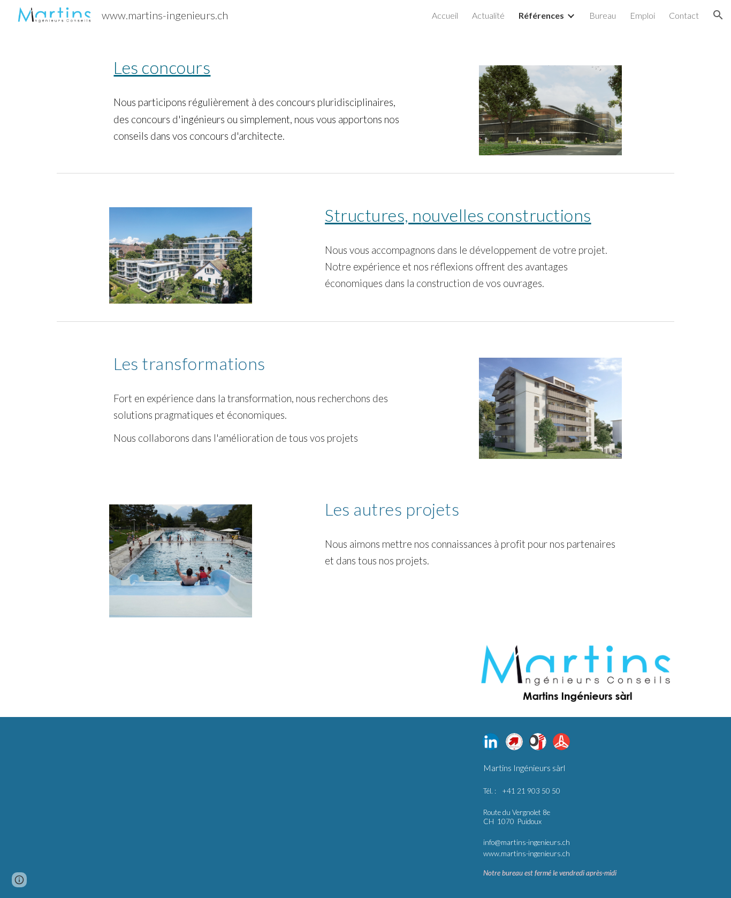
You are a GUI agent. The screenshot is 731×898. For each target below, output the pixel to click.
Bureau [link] (602, 15)
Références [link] (541, 15)
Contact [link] (684, 15)
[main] (259, 65)
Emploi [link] (642, 15)
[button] (718, 15)
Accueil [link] (445, 15)
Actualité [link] (488, 15)
